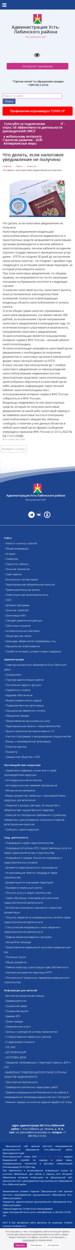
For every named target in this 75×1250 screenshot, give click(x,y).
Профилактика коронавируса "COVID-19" (37, 111)
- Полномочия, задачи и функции (22, 685)
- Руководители (12, 674)
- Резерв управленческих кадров (22, 700)
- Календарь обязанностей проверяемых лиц (30, 641)
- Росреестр (10, 751)
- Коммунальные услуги (17, 1026)
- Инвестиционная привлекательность (26, 594)
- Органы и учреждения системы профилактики (31, 1031)
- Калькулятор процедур (17, 942)
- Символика (11, 558)
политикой (29, 1240)
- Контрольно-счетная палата (21, 579)
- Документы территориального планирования (30, 867)
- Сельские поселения (16, 569)
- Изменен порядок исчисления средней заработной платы (38, 1102)
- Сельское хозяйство (16, 610)
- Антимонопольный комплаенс (22, 631)
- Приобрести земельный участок (23, 887)
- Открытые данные (15, 746)
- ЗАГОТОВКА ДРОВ (15, 1057)
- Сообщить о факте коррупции (21, 829)
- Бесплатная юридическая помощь (24, 995)
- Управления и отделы (17, 690)
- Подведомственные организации (24, 705)
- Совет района (12, 574)
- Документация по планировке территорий (28, 882)
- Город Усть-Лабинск (16, 564)
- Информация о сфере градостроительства (29, 843)
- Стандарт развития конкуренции (23, 620)
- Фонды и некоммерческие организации (27, 741)
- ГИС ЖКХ (10, 1047)
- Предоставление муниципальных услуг (27, 721)
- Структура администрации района (24, 679)
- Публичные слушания (17, 625)
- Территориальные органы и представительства (32, 726)
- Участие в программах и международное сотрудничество (37, 736)
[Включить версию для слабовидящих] (37, 55)
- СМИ (7, 600)
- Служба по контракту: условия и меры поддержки (32, 651)
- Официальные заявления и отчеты (24, 710)
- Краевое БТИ (12, 1016)
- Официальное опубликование (22, 646)
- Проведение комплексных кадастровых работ (31, 1087)
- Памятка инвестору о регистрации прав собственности (36, 967)
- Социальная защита (16, 1011)
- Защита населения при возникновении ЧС (29, 731)
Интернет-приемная (37, 66)
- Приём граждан (13, 1021)
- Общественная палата (17, 636)
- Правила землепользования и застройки (28, 937)
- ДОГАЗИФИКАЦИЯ (15, 1052)
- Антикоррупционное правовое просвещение (30, 785)
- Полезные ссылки (15, 957)
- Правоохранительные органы (22, 589)
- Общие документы (15, 962)
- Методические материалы (19, 790)
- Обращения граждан (16, 715)
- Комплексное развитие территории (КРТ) (28, 972)
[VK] (38, 517)
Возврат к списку (13, 449)
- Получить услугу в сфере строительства (27, 892)
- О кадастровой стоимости (19, 1042)
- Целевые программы (16, 605)
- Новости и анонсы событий (20, 543)
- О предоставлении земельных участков (27, 1036)
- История (9, 553)
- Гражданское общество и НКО (22, 757)
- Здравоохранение (15, 1000)
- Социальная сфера (15, 1006)
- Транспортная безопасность (21, 1082)
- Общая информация (16, 548)
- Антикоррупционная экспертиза (23, 780)
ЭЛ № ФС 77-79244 (51, 1156)
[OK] (46, 517)
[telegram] (31, 517)
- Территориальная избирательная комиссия (29, 584)
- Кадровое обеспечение (18, 695)
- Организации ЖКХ (15, 615)
